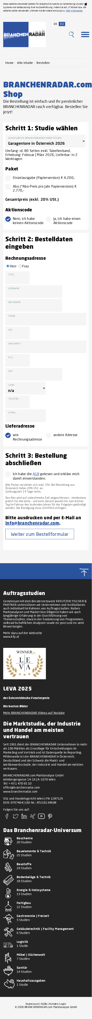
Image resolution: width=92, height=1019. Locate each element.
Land (11, 384)
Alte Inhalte (25, 63)
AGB (36, 474)
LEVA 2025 (17, 688)
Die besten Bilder (15, 706)
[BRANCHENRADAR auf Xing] (33, 817)
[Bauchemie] (46, 847)
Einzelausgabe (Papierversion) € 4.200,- (44, 177)
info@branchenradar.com (32, 522)
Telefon (13, 398)
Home (9, 63)
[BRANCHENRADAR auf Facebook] (7, 817)
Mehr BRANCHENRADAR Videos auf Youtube (34, 712)
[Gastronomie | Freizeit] (46, 925)
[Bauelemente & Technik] (46, 860)
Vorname (13, 288)
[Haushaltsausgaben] (46, 990)
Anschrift (14, 343)
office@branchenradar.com (21, 787)
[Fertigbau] (46, 912)
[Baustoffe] (46, 873)
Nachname (14, 302)
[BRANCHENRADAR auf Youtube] (41, 817)
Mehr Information (74, 10)
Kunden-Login (57, 1003)
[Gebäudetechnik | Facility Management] (46, 938)
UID (10, 329)
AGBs (44, 1003)
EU (62, 24)
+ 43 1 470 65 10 (20, 783)
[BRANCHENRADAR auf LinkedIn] (24, 817)
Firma (11, 315)
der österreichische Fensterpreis (26, 698)
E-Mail (12, 412)
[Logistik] (46, 951)
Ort (10, 371)
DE (56, 24)
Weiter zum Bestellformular (40, 534)
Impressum (32, 1003)
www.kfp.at (11, 636)
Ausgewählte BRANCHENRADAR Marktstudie (34, 137)
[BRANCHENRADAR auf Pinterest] (50, 817)
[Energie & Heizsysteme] (46, 899)
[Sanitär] (46, 977)
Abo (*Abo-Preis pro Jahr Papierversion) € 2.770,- (45, 188)
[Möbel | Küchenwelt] (46, 964)
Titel (11, 274)
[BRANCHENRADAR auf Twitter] (15, 817)
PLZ (10, 357)
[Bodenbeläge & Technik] (46, 886)
